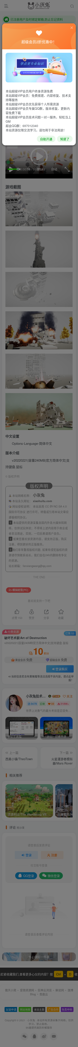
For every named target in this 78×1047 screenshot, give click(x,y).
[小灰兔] (39, 67)
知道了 (64, 139)
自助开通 (46, 139)
